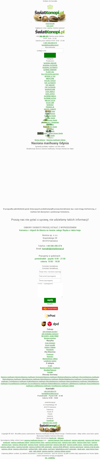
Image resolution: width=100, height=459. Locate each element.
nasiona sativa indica (7, 447)
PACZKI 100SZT (50, 81)
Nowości (50, 356)
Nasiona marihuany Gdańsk (83, 381)
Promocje (50, 354)
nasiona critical (6, 449)
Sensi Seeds (50, 131)
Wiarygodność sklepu (50, 359)
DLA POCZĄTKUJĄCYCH (50, 74)
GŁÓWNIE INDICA (50, 96)
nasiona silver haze (84, 442)
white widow (42, 449)
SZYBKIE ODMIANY (50, 70)
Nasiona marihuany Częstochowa (80, 379)
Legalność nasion (50, 361)
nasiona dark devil (59, 445)
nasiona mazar (33, 445)
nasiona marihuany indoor (20, 442)
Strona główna (40, 140)
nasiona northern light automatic (40, 447)
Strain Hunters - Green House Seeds (50, 133)
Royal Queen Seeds (50, 127)
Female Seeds (50, 118)
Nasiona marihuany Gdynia (56, 140)
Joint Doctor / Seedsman (50, 122)
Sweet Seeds (50, 136)
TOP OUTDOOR (50, 87)
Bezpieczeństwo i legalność (50, 368)
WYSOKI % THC (50, 76)
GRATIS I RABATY (50, 109)
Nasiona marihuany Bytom (35, 379)
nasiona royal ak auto (91, 447)
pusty (50, 25)
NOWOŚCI (50, 105)
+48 (50, 391)
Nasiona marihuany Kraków (22, 381)
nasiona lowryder (22, 447)
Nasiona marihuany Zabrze (17, 379)
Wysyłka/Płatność (50, 370)
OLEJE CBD (50, 103)
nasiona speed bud (45, 445)
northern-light (33, 449)
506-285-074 (50, 43)
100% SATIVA (50, 94)
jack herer (51, 449)
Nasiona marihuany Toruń (46, 386)
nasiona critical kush (19, 445)
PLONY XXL (50, 72)
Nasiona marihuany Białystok (44, 384)
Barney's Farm (50, 111)
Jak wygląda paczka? (50, 332)
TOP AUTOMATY (50, 83)
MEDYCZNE (50, 78)
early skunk (37, 451)
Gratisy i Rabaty (50, 347)
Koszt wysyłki (50, 345)
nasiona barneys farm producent (59, 440)
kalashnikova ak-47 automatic (66, 449)
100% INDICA (50, 92)
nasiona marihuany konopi (33, 440)
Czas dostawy (50, 343)
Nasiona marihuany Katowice (11, 377)
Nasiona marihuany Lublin (64, 384)
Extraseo (61, 438)
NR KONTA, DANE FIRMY (50, 336)
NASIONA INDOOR (50, 63)
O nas (50, 366)
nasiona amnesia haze (53, 442)
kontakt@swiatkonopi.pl (53, 248)
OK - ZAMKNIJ (50, 458)
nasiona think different (61, 447)
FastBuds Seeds (50, 116)
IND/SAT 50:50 (50, 100)
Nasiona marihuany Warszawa (63, 381)
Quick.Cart (52, 438)
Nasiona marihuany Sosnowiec (33, 377)
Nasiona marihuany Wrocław (42, 381)
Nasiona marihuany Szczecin (24, 384)
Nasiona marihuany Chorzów (75, 377)
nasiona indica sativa (90, 445)
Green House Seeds (50, 120)
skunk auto (81, 449)
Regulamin (50, 350)
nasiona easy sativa (69, 442)
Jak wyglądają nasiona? (50, 334)
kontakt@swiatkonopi (50, 45)
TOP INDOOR (50, 85)
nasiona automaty (78, 440)
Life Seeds (50, 125)
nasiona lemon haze (37, 442)
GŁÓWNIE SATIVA (50, 98)
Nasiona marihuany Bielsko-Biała (56, 379)
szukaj (39, 51)
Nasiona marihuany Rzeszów (83, 384)
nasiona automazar (76, 447)
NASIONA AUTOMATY (50, 67)
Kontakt (50, 372)
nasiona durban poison (62, 451)
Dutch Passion (50, 114)
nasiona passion (48, 451)
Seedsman (50, 129)
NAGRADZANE (50, 89)
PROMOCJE (50, 107)
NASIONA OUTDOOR (50, 65)
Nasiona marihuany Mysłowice (54, 377)
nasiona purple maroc (74, 445)
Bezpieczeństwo (50, 338)
